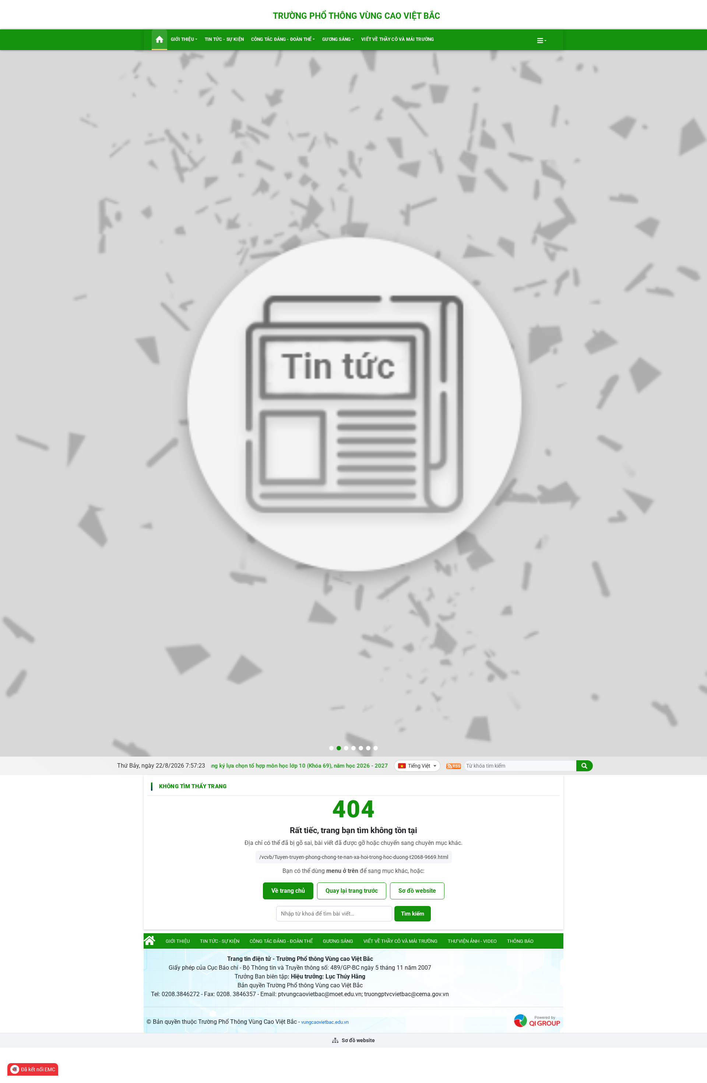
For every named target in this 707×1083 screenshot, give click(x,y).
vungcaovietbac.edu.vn (325, 1022)
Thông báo (520, 941)
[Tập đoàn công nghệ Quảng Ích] (537, 1020)
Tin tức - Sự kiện (224, 39)
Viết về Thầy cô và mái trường (397, 39)
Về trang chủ (288, 890)
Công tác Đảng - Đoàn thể (281, 39)
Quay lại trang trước (352, 890)
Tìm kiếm (412, 913)
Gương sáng (336, 39)
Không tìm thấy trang (192, 786)
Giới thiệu (182, 39)
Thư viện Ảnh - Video (472, 941)
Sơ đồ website (417, 890)
